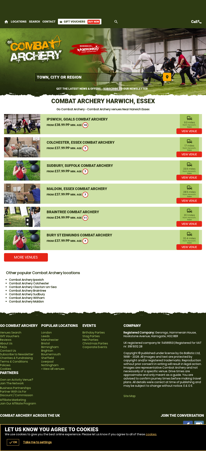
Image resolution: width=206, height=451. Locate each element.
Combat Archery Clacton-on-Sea (33, 287)
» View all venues (53, 369)
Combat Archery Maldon (26, 301)
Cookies (5, 369)
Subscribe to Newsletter (16, 354)
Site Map (130, 396)
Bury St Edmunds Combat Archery (79, 235)
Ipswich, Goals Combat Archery (77, 119)
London (46, 332)
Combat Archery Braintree (27, 291)
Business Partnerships (16, 391)
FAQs (3, 347)
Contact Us (8, 351)
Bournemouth (51, 354)
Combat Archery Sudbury (27, 294)
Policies (5, 365)
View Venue (189, 131)
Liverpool (47, 362)
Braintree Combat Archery (73, 212)
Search (34, 21)
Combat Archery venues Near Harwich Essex (118, 109)
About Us (6, 343)
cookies (151, 434)
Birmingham (50, 347)
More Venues (26, 257)
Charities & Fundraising (16, 358)
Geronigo (88, 49)
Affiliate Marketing (18, 401)
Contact (49, 21)
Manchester (50, 340)
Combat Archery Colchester (29, 283)
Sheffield (47, 358)
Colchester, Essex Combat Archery (80, 142)
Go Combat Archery (71, 109)
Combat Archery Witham (27, 298)
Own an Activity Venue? (16, 381)
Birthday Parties (93, 332)
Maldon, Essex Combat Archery (77, 189)
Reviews (5, 340)
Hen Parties (90, 340)
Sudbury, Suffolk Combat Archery (80, 165)
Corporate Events (94, 347)
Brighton (47, 351)
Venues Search (10, 332)
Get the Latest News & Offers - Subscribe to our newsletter (102, 88)
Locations (19, 21)
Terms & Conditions (14, 362)
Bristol (45, 343)
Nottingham (50, 365)
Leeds (45, 336)
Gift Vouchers (79, 21)
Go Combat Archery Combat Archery (34, 49)
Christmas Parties (95, 343)
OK (13, 442)
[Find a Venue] (98, 77)
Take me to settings (37, 442)
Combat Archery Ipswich (26, 280)
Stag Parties (91, 336)
